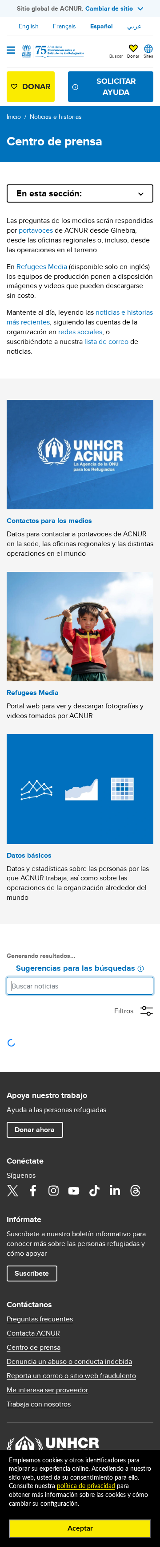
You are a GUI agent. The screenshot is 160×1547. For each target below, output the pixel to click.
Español (101, 26)
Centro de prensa (33, 1347)
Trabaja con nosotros (39, 1404)
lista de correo (106, 341)
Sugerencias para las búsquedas (75, 968)
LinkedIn (114, 1190)
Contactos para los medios (49, 521)
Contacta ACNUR (33, 1333)
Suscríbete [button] (32, 1273)
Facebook (33, 1190)
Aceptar (80, 1528)
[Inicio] (52, 51)
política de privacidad (86, 1486)
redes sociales (80, 332)
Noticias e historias (56, 116)
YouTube (74, 1190)
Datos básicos (29, 855)
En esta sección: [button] (49, 193)
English (29, 26)
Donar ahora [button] (35, 1130)
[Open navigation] (11, 51)
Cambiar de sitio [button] (109, 8)
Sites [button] (148, 56)
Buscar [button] (116, 56)
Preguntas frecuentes (40, 1319)
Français (64, 26)
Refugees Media (41, 267)
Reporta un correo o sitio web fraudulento (71, 1376)
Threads (135, 1190)
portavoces (36, 230)
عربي (134, 26)
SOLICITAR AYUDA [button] (116, 86)
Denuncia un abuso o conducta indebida (69, 1362)
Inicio (14, 116)
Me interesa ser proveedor (47, 1390)
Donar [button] (133, 56)
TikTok (94, 1190)
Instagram (53, 1190)
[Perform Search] (144, 986)
